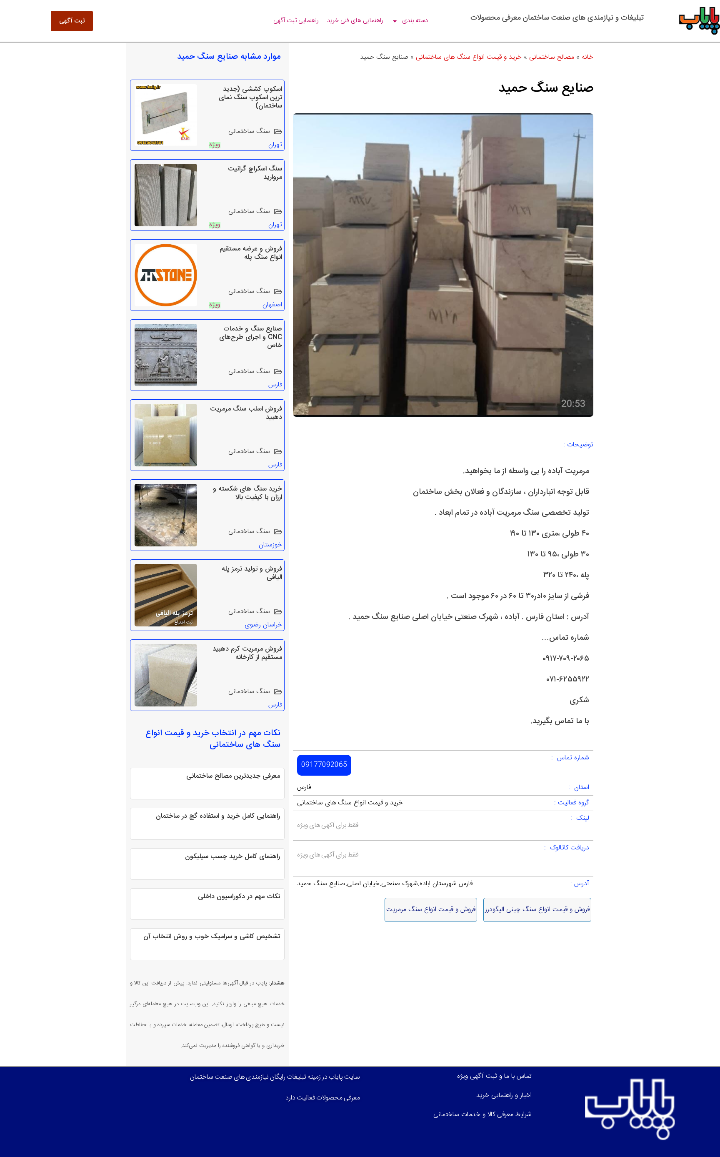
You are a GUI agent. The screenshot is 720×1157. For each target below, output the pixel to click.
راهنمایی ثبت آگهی (296, 20)
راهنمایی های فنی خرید (355, 20)
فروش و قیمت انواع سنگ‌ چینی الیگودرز (537, 909)
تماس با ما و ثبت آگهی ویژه (494, 1076)
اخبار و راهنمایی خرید (504, 1095)
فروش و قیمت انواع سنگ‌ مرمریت (430, 909)
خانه (587, 57)
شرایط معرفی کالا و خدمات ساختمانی (482, 1114)
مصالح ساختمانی (551, 57)
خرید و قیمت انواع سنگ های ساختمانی (469, 57)
